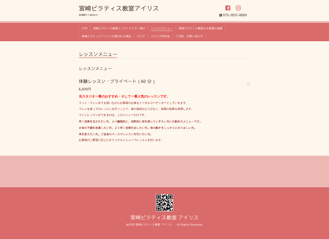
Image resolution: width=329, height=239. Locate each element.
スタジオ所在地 (160, 36)
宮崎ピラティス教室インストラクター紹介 (119, 28)
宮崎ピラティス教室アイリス (119, 8)
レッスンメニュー (162, 28)
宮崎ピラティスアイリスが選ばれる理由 (106, 36)
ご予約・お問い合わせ (189, 36)
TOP (85, 28)
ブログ (141, 36)
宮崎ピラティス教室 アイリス (167, 217)
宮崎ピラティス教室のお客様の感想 (200, 28)
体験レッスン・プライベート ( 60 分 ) (117, 81)
